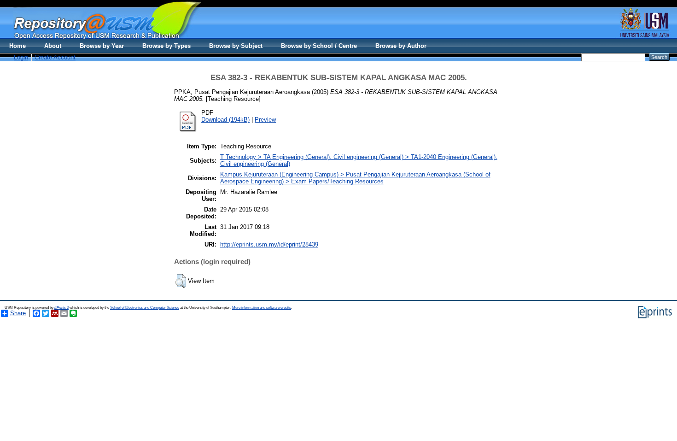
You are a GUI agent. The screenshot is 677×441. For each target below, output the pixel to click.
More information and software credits (261, 308)
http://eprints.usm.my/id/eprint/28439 (269, 244)
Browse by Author (400, 45)
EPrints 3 (61, 308)
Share (18, 313)
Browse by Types (166, 45)
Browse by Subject (236, 45)
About (52, 45)
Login (21, 57)
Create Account (55, 57)
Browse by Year (102, 45)
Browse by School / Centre (319, 45)
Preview (265, 119)
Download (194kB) (225, 119)
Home (17, 45)
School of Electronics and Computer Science (144, 308)
